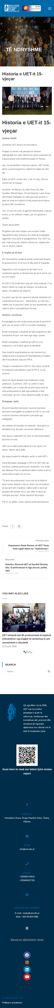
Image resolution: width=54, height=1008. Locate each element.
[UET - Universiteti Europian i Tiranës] (12, 9)
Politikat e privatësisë (12, 1002)
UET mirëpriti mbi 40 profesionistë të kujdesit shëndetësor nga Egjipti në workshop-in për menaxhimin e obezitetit (26, 639)
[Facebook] (13, 526)
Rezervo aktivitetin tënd (27, 939)
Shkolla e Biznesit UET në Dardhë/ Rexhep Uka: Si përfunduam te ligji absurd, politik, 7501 (26, 567)
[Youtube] (27, 976)
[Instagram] (27, 962)
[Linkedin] (27, 969)
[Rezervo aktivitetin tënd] (27, 927)
